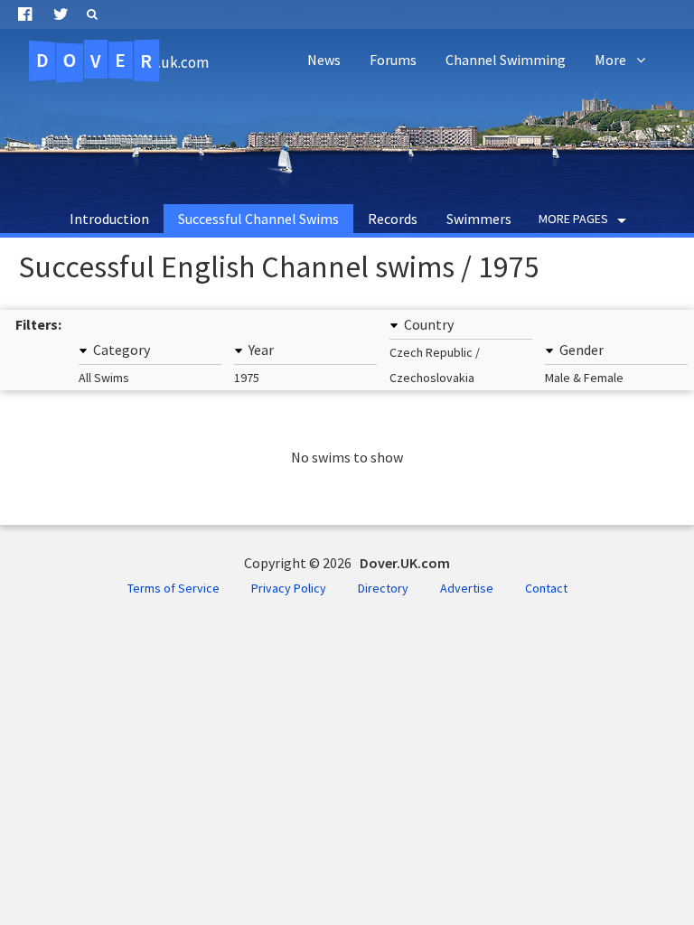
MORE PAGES (573, 218)
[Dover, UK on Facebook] (24, 14)
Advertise (466, 588)
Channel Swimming (505, 60)
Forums (393, 60)
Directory (383, 588)
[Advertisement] (347, 135)
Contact (546, 588)
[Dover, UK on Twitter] (61, 14)
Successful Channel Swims (258, 219)
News (324, 60)
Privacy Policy (288, 588)
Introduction (109, 219)
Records (392, 219)
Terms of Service (173, 588)
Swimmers (478, 219)
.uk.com (122, 60)
